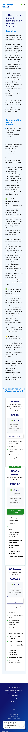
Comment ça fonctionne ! (14, 690)
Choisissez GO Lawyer (15, 601)
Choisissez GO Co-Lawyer (15, 511)
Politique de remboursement (14, 718)
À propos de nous (14, 693)
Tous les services (14, 687)
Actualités (14, 695)
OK (21, 725)
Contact (14, 698)
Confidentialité (14, 712)
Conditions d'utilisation (14, 716)
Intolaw (14, 701)
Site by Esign (5, 731)
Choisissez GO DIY (15, 436)
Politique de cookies (14, 714)
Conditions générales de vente (14, 709)
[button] (15, 432)
